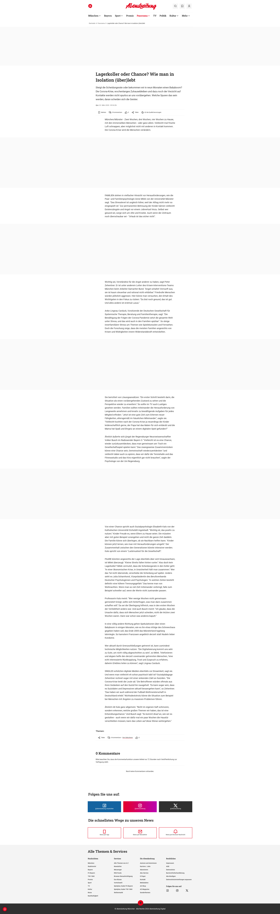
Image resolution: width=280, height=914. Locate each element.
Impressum (170, 863)
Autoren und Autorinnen (148, 863)
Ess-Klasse (118, 879)
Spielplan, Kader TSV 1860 (123, 889)
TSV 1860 (91, 876)
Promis (130, 15)
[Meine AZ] (189, 6)
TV (154, 15)
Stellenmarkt (118, 892)
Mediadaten (144, 883)
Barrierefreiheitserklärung (175, 873)
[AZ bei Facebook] (167, 891)
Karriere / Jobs (145, 866)
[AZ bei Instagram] (177, 891)
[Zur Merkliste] (182, 6)
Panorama (142, 15)
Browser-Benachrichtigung (123, 876)
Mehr (185, 15)
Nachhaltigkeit (93, 896)
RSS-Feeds (118, 873)
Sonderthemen (145, 892)
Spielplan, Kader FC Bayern (123, 886)
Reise (90, 892)
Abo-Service (144, 873)
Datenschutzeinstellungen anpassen (179, 879)
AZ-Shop (143, 886)
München (93, 15)
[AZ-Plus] (90, 6)
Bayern (108, 15)
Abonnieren (144, 870)
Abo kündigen (171, 876)
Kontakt (142, 879)
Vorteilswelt (118, 883)
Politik (163, 15)
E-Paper (143, 876)
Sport (118, 15)
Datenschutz (170, 870)
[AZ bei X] (187, 891)
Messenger (118, 870)
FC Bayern (91, 873)
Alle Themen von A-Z (121, 863)
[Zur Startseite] (141, 9)
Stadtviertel (92, 866)
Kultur (173, 15)
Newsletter (118, 866)
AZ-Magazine (144, 889)
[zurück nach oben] (140, 904)
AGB (167, 866)
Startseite (92, 23)
